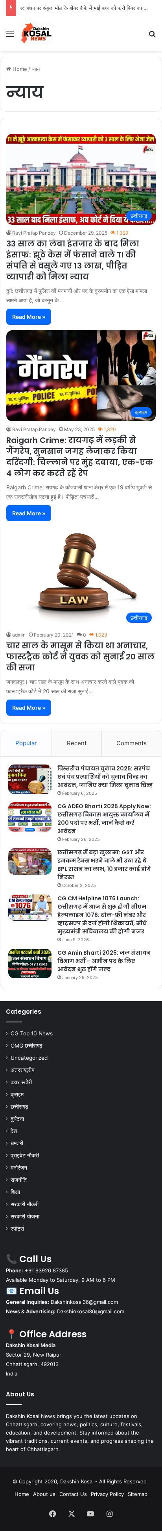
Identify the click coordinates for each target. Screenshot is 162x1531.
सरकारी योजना (25, 1216)
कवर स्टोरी (21, 1082)
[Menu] (10, 36)
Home (19, 69)
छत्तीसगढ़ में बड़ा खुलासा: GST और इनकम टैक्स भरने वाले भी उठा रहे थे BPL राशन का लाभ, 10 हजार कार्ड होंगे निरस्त (104, 864)
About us (44, 1494)
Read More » (28, 316)
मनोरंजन (19, 1167)
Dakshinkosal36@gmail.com (84, 1302)
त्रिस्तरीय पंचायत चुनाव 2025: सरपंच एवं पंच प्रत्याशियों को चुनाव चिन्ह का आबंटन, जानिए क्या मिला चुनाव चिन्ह (105, 777)
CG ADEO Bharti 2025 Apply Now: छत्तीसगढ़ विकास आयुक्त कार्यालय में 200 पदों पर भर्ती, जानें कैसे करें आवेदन (104, 818)
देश (14, 1131)
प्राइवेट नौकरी (25, 1155)
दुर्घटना (17, 1119)
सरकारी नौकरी (25, 1204)
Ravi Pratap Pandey (34, 233)
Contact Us (73, 1494)
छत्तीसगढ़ (19, 1106)
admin (19, 635)
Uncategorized (29, 1058)
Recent (77, 743)
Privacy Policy (107, 1494)
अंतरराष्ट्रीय (23, 1070)
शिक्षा (15, 1192)
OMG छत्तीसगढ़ (26, 1045)
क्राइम (17, 1094)
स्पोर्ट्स (17, 1229)
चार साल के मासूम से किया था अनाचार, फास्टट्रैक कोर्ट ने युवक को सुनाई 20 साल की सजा (80, 656)
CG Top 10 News (32, 1033)
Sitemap (137, 1494)
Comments (131, 743)
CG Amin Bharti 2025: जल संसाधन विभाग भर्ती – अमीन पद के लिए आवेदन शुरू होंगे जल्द (104, 961)
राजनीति (19, 1180)
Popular (26, 743)
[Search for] (152, 36)
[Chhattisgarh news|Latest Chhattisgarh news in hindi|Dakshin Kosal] (36, 33)
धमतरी (17, 1143)
